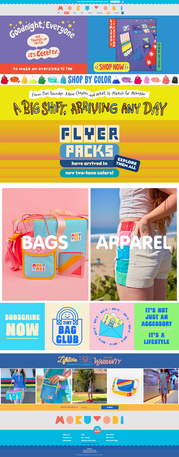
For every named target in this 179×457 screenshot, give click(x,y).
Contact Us (67, 438)
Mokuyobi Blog (112, 440)
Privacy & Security (94, 454)
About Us (66, 435)
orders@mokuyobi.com (90, 443)
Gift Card (109, 438)
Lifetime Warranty (88, 440)
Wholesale (67, 440)
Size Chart (110, 435)
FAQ (82, 435)
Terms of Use (100, 454)
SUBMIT (110, 407)
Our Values (85, 438)
